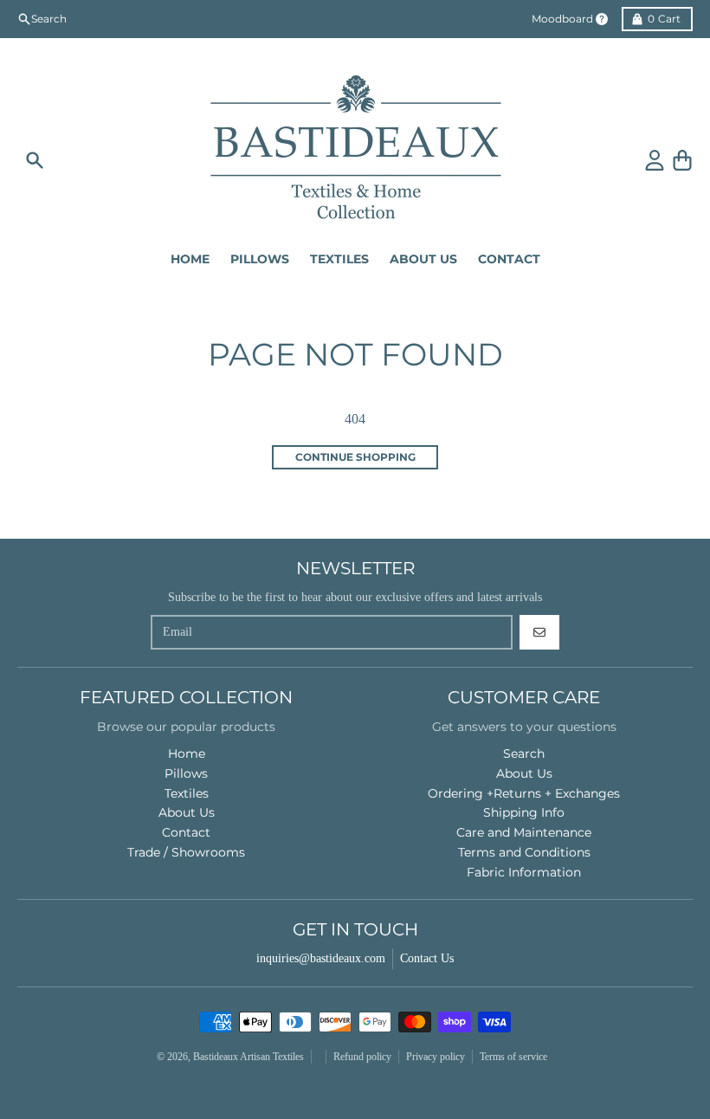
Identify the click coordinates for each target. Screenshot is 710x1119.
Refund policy (362, 1057)
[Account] (654, 160)
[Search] (34, 160)
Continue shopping (355, 456)
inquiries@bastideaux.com (320, 958)
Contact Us (427, 958)
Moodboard (562, 18)
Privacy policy (435, 1057)
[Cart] (682, 160)
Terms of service (513, 1057)
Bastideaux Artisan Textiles (248, 1057)
